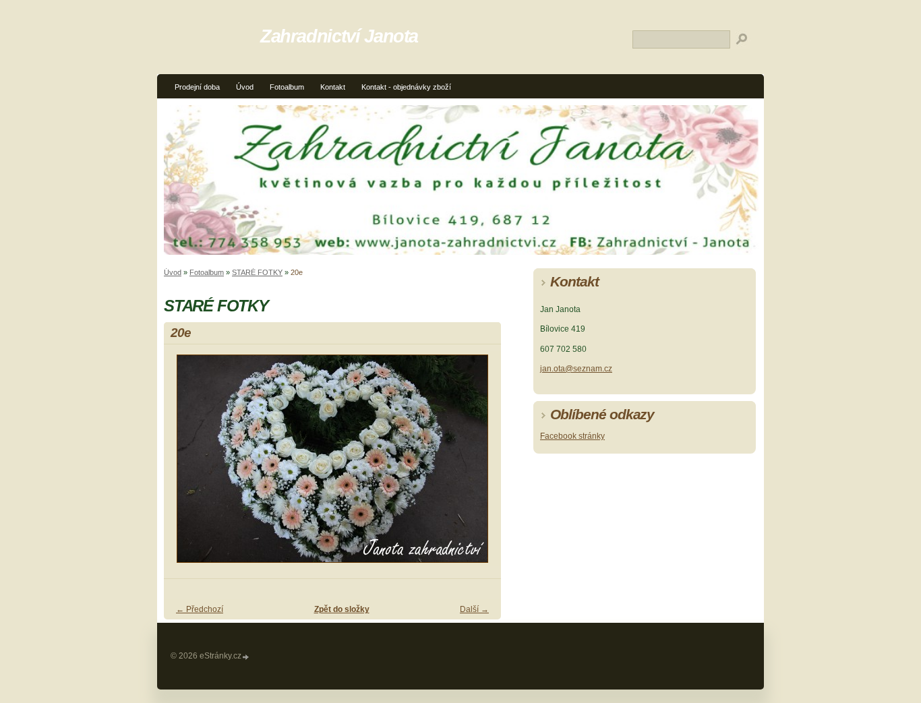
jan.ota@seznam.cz (576, 368)
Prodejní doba (197, 87)
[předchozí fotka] (186, 464)
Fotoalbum (287, 87)
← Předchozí (199, 609)
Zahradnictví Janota (339, 36)
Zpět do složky (341, 609)
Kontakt (332, 87)
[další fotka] (479, 464)
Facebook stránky (572, 436)
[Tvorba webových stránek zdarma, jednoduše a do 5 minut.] (246, 657)
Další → (474, 609)
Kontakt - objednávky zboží (406, 87)
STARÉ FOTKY (257, 272)
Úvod (245, 87)
